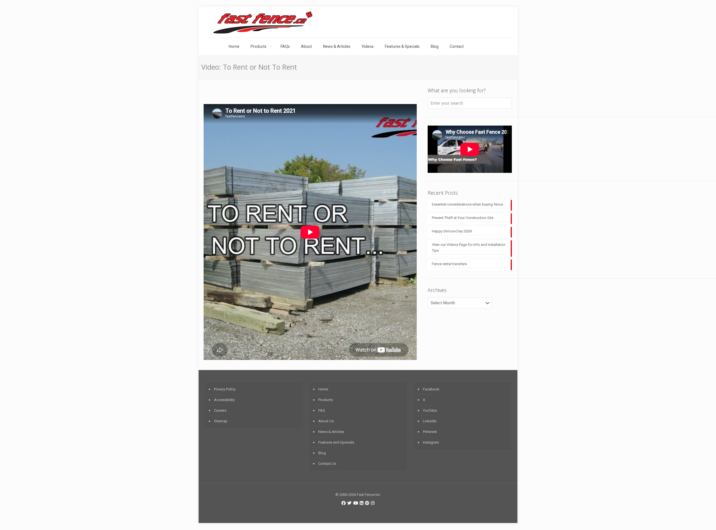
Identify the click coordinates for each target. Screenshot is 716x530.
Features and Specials (336, 442)
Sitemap (220, 421)
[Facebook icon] (343, 503)
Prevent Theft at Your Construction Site (462, 218)
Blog (322, 453)
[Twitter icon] (349, 503)
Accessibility (224, 400)
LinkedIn (430, 421)
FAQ (321, 410)
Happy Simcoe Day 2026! (452, 231)
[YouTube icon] (355, 503)
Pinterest (430, 432)
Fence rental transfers (449, 264)
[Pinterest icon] (367, 503)
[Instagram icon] (373, 503)
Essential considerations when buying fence (467, 204)
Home (323, 389)
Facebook (431, 389)
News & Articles (331, 432)
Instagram (431, 442)
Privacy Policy (224, 389)
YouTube (430, 410)
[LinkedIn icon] (361, 503)
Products (325, 400)
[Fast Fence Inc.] (263, 22)
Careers (220, 410)
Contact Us (327, 463)
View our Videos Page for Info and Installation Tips (468, 247)
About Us (326, 421)
